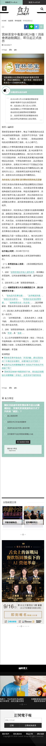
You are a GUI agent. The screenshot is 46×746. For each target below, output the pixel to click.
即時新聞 (18, 21)
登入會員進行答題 (23, 442)
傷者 (19, 333)
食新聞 (10, 21)
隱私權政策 (17, 734)
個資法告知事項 (11, 299)
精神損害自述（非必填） (20, 302)
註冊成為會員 (30, 725)
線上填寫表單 (12, 416)
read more (12, 450)
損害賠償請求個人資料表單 (22, 272)
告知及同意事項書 (15, 295)
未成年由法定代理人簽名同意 (18, 428)
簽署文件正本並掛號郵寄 (16, 422)
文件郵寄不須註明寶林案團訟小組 (20, 434)
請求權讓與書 (34, 295)
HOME (4, 21)
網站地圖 (40, 734)
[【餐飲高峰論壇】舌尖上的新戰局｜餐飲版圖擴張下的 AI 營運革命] (23, 582)
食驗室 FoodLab (11, 2)
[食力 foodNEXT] (23, 11)
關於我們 (5, 734)
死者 (10, 333)
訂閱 (12, 725)
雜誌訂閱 (29, 734)
